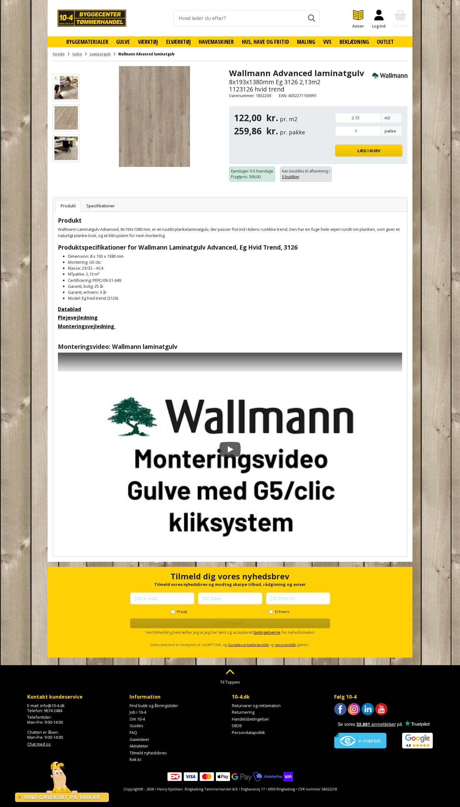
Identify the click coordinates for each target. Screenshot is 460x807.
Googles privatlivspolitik (248, 644)
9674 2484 (53, 710)
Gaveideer (139, 739)
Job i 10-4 (138, 712)
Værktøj (148, 41)
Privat (182, 611)
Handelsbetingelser (250, 719)
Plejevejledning (78, 317)
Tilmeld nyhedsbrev (148, 753)
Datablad (69, 309)
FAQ (133, 732)
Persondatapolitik (248, 732)
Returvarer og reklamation (256, 705)
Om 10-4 (137, 719)
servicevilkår (285, 644)
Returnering (243, 712)
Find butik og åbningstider (154, 705)
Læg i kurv (368, 150)
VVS (327, 41)
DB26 (237, 725)
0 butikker (290, 176)
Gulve (123, 41)
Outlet (385, 41)
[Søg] (311, 18)
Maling (306, 41)
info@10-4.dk (52, 705)
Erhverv (282, 611)
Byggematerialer (87, 41)
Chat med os (39, 744)
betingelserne (267, 632)
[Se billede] (66, 87)
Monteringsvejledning (86, 326)
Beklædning (354, 41)
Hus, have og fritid (265, 41)
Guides (136, 725)
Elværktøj (178, 41)
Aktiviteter (139, 746)
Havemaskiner (216, 41)
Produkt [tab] (68, 206)
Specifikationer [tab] (100, 206)
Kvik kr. (136, 759)
